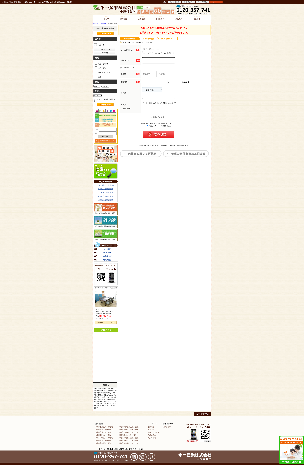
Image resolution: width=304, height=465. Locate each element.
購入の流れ (152, 438)
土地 (99, 77)
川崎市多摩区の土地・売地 (128, 440)
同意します (152, 126)
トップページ (100, 449)
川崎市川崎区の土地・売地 (128, 438)
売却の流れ (152, 435)
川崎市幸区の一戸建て (103, 435)
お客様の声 (160, 18)
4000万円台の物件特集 (105, 200)
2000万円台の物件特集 (105, 192)
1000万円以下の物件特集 (106, 185)
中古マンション (104, 72)
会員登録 (141, 18)
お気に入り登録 (153, 432)
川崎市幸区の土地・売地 (128, 435)
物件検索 (123, 18)
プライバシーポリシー (137, 449)
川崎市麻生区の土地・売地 (128, 443)
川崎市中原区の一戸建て (104, 427)
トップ (106, 18)
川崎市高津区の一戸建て (104, 432)
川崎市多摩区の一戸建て (104, 440)
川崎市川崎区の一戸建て (104, 438)
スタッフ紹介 (107, 253)
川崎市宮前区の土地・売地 (128, 430)
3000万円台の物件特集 (105, 196)
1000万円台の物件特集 (105, 189)
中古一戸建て (103, 68)
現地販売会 (107, 260)
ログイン (216, 2)
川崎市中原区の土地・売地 (128, 427)
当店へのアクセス (121, 449)
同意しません (166, 126)
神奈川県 (101, 45)
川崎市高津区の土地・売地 (128, 432)
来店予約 (179, 18)
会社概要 (196, 18)
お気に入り (190, 2)
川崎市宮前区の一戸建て (104, 430)
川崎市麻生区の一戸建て (104, 443)
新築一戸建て (103, 64)
